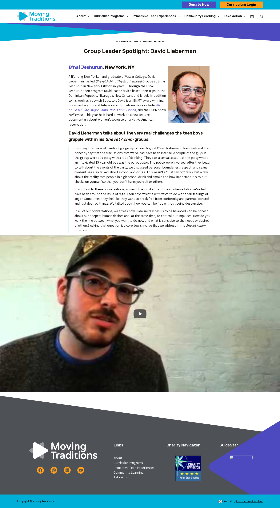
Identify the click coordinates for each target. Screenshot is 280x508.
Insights (147, 41)
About (81, 16)
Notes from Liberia (122, 110)
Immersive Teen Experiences (154, 16)
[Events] (252, 16)
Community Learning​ (200, 16)
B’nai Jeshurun (86, 67)
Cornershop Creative (249, 501)
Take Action (233, 16)
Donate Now (199, 4)
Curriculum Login (241, 4)
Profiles (159, 41)
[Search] (261, 16)
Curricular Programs (109, 16)
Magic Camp (99, 110)
